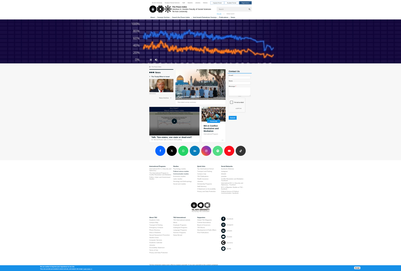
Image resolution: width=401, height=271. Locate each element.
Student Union (154, 237)
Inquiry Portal (217, 3)
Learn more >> (87, 269)
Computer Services (155, 240)
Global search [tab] (230, 14)
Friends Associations (204, 222)
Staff (183, 3)
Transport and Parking (204, 171)
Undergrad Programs (180, 227)
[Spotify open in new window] (217, 151)
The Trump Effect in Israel (160, 76)
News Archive (164, 98)
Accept (357, 268)
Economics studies (179, 176)
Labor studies (177, 179)
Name (231, 81)
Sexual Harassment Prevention (159, 235)
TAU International (179, 217)
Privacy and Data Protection (206, 191)
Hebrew (205, 3)
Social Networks (227, 166)
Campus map (201, 174)
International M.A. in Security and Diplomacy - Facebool (232, 184)
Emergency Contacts (156, 227)
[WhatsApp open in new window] (183, 151)
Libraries (197, 3)
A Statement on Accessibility (206, 189)
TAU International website (181, 220)
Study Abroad (177, 235)
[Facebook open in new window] (160, 151)
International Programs (157, 166)
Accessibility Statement (156, 247)
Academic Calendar (155, 242)
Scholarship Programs (204, 184)
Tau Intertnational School (205, 169)
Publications (223, 17)
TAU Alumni (201, 227)
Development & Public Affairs (206, 230)
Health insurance (202, 179)
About (152, 17)
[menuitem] (156, 2)
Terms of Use (153, 250)
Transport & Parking (155, 225)
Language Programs (180, 230)
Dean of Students (155, 232)
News (233, 17)
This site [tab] (219, 14)
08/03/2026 (152, 93)
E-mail (231, 75)
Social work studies (179, 184)
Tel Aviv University (157, 3)
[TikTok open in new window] (240, 151)
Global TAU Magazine (204, 220)
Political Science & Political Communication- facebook (230, 192)
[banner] (200, 9)
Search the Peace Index (181, 17)
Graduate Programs (179, 225)
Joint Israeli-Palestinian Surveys (205, 17)
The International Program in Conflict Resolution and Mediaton (160, 174)
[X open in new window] (172, 151)
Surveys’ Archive (163, 17)
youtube (224, 176)
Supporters (201, 217)
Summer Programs (179, 232)
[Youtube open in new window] (229, 151)
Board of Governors (203, 225)
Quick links (201, 166)
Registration (245, 3)
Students (190, 3)
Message (232, 86)
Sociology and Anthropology (182, 181)
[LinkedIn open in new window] (194, 151)
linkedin (223, 174)
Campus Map (153, 222)
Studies (176, 166)
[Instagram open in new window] (206, 151)
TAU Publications (202, 176)
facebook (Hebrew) (227, 169)
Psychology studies (179, 169)
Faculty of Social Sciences (172, 3)
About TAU (153, 217)
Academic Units (154, 220)
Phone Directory (154, 230)
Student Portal (231, 3)
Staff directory (201, 186)
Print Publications (203, 232)
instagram (224, 171)
